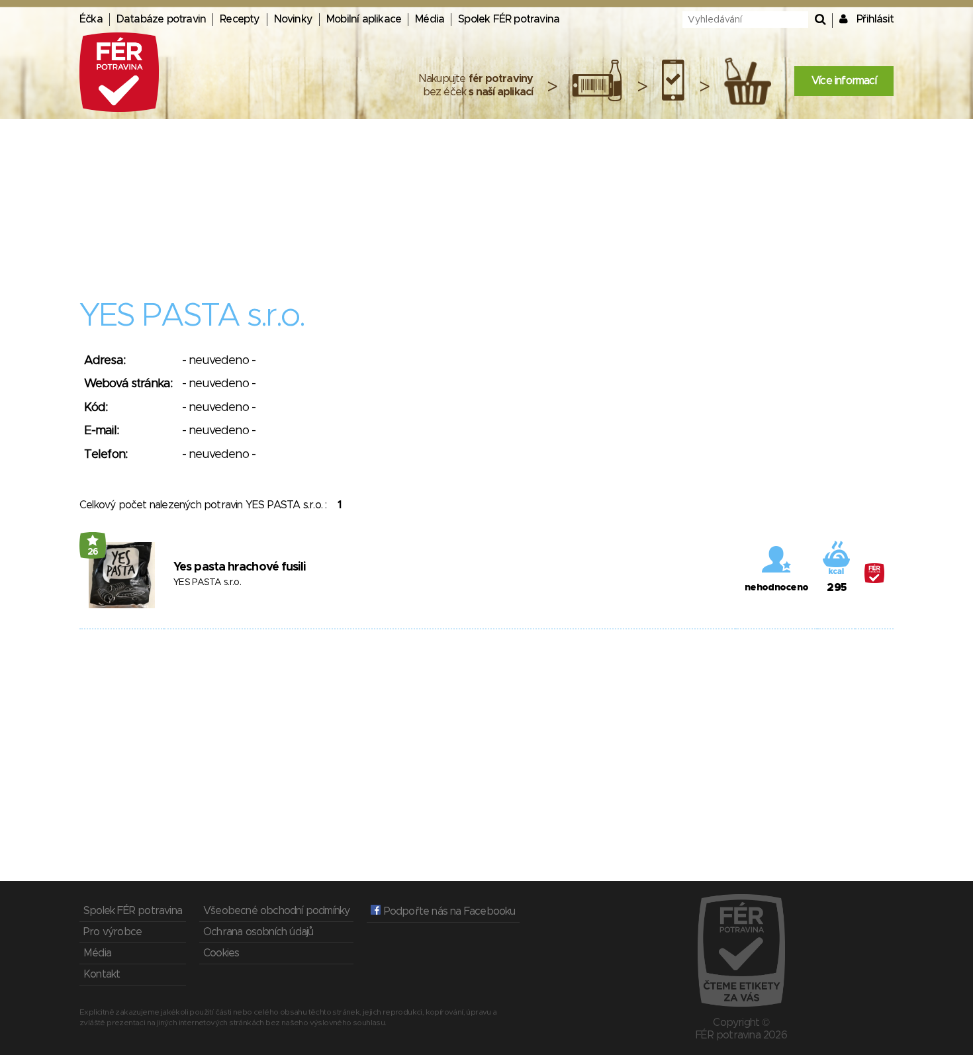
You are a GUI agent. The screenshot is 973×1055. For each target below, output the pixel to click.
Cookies (221, 953)
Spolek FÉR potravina (508, 19)
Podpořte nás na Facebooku (448, 911)
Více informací (843, 80)
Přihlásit (875, 19)
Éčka (91, 19)
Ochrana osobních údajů (258, 932)
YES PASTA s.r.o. (207, 582)
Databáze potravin (161, 19)
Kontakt (101, 974)
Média (429, 19)
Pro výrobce (112, 932)
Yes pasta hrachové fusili (239, 567)
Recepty (239, 19)
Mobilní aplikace (363, 19)
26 (93, 552)
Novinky (293, 19)
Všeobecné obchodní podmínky (276, 910)
